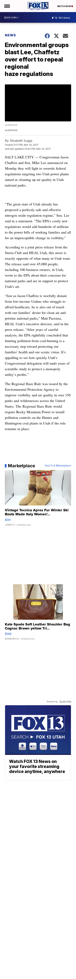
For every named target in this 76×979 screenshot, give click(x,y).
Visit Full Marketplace (58, 465)
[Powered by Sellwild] (65, 701)
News (10, 35)
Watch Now (64, 6)
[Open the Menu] (7, 6)
